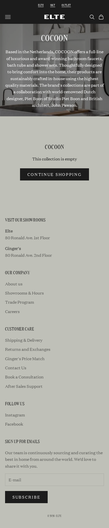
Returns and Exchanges (27, 349)
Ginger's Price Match (25, 358)
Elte (41, 5)
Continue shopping (54, 174)
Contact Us (15, 368)
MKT (52, 5)
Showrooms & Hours (24, 293)
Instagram (15, 415)
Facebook (14, 424)
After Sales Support (24, 386)
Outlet (66, 5)
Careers (12, 311)
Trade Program (19, 302)
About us (14, 284)
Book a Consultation (24, 377)
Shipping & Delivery (23, 340)
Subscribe (26, 497)
